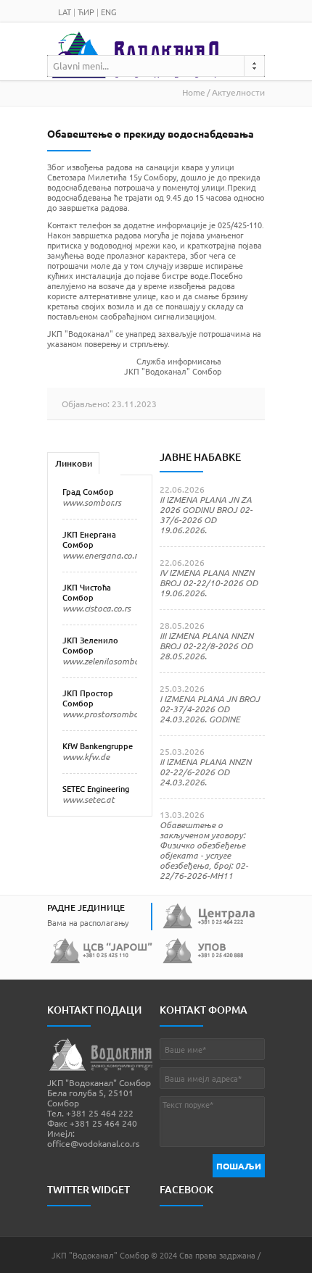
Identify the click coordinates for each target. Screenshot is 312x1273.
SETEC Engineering (95, 788)
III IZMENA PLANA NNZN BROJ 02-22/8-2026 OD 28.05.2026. (206, 645)
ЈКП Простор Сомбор (87, 698)
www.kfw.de (86, 756)
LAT (64, 11)
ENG (108, 11)
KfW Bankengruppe (97, 746)
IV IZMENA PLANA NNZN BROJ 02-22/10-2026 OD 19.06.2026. (209, 582)
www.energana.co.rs (101, 555)
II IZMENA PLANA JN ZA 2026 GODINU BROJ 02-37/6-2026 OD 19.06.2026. (206, 514)
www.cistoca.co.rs (96, 608)
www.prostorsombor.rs (105, 713)
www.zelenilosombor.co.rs (111, 661)
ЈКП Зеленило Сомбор (90, 645)
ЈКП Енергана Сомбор (89, 539)
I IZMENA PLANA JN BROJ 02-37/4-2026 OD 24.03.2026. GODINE (210, 709)
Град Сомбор (88, 491)
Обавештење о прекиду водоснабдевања (150, 133)
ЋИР (86, 11)
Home (193, 92)
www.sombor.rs (91, 502)
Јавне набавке (200, 457)
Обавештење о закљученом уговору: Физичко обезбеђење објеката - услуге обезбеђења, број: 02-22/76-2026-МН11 (204, 850)
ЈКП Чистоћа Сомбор (86, 592)
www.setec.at (88, 799)
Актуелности (238, 92)
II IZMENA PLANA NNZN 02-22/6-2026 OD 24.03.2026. (205, 772)
